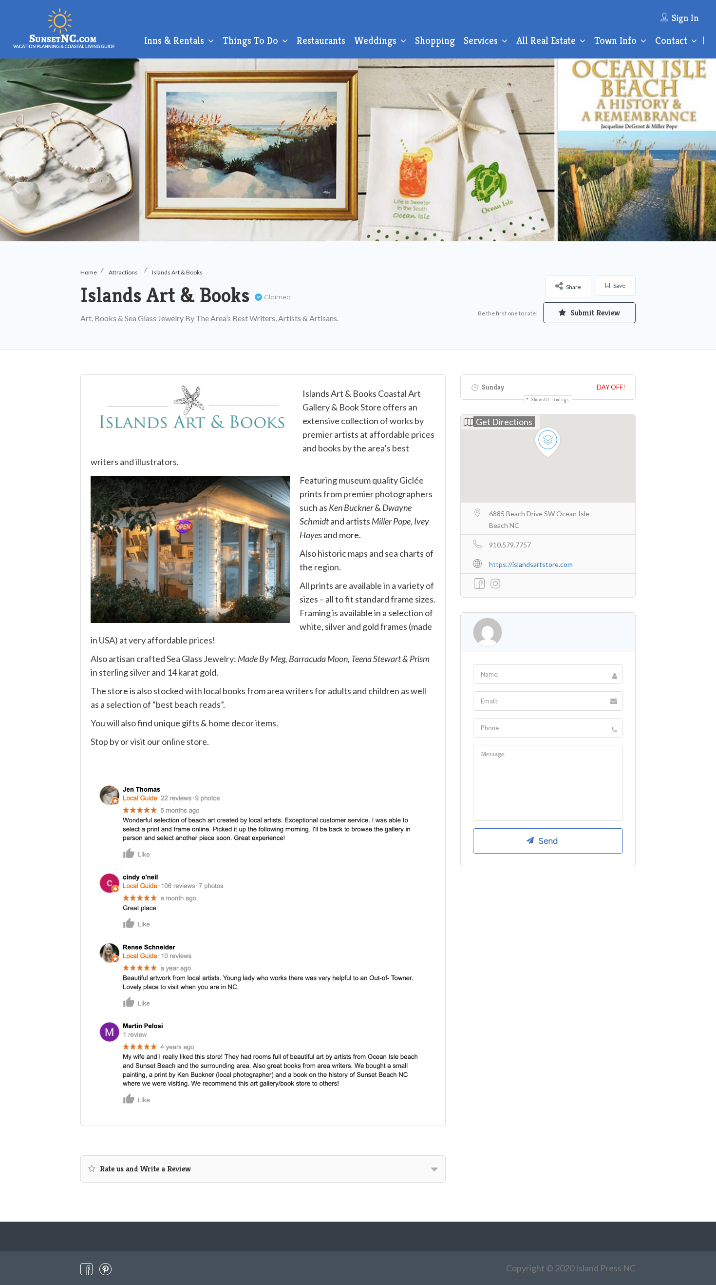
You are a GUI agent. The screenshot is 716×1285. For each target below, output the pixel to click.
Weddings (375, 41)
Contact (671, 41)
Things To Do (250, 41)
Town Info (615, 41)
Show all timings (550, 400)
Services (481, 41)
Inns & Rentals (174, 41)
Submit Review (594, 313)
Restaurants (321, 41)
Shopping (435, 41)
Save (618, 285)
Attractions (123, 272)
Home (88, 272)
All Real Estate (546, 41)
